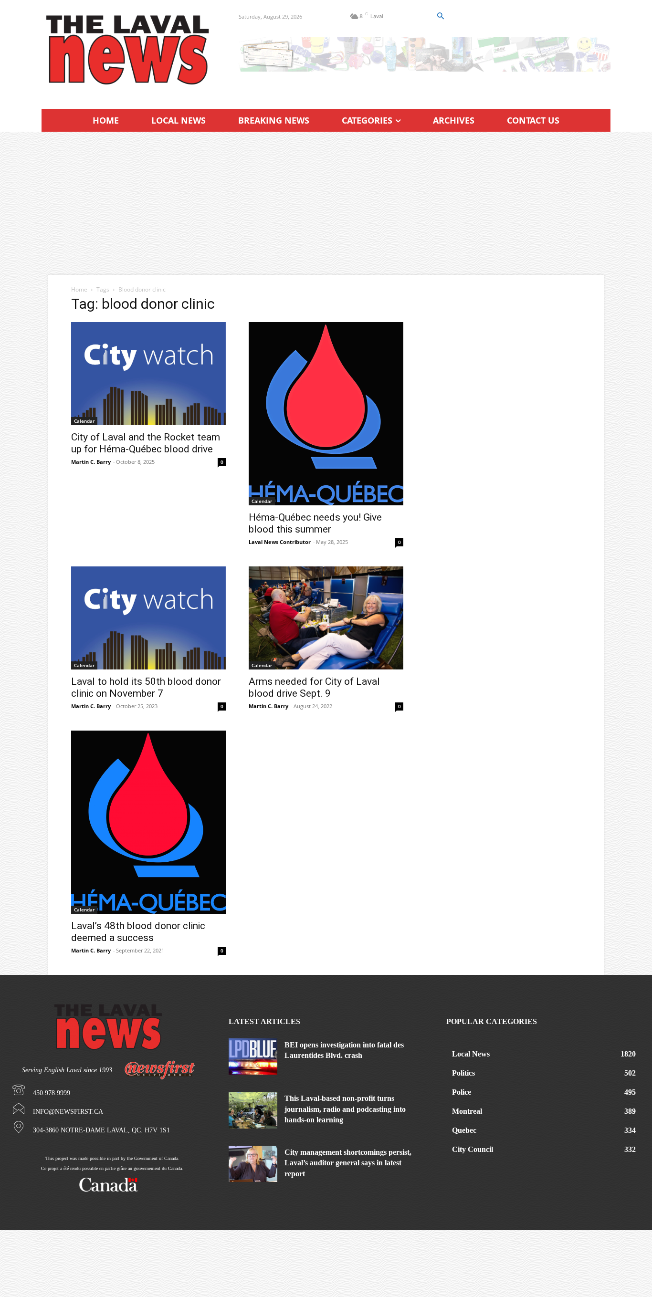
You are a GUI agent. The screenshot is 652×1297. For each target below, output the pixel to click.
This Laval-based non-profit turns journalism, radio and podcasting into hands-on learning (345, 1109)
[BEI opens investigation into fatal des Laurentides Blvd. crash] (253, 1056)
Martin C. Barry (91, 461)
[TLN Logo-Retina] (129, 50)
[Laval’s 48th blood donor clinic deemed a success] (148, 822)
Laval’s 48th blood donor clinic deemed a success (138, 931)
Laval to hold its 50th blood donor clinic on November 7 (146, 687)
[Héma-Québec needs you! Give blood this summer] (326, 413)
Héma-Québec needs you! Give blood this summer (315, 523)
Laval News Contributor (280, 541)
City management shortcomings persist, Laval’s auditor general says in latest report (347, 1163)
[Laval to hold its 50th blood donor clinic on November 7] (148, 617)
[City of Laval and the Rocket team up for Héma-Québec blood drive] (148, 373)
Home (79, 289)
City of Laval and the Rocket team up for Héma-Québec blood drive (145, 443)
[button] (440, 16)
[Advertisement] (326, 203)
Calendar (84, 421)
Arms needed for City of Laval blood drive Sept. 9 (314, 687)
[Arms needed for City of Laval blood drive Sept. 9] (326, 617)
